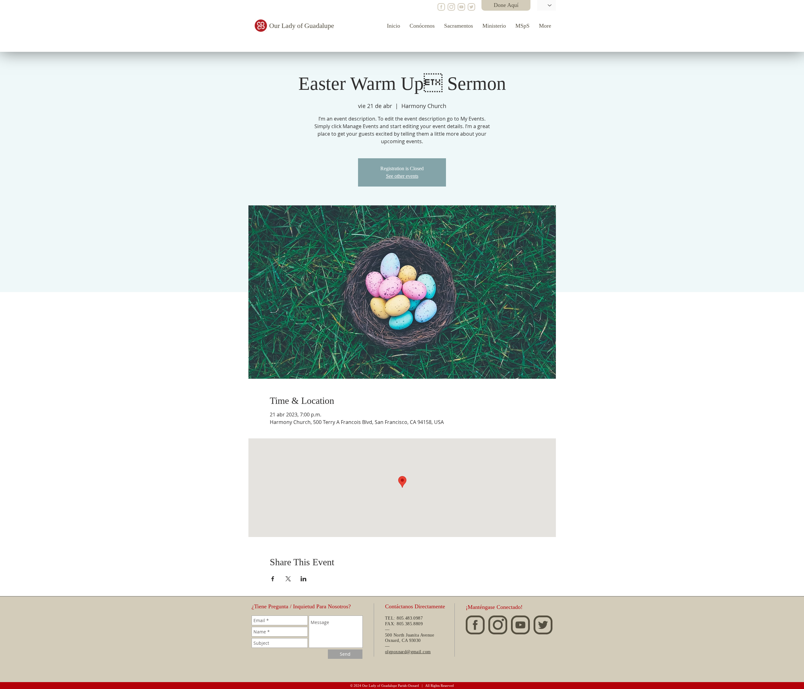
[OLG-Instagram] (451, 7)
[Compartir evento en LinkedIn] (304, 578)
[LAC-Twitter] (471, 7)
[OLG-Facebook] (441, 7)
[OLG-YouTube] (461, 7)
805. (401, 623)
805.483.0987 (410, 618)
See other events (402, 176)
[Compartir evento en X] (288, 578)
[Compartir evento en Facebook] (273, 578)
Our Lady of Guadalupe (301, 26)
